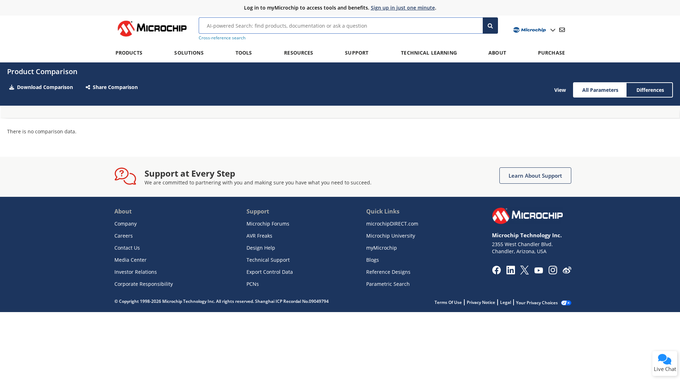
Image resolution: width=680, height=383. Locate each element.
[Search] (490, 25)
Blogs (372, 259)
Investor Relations (135, 271)
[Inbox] (562, 30)
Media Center (130, 259)
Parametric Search (388, 284)
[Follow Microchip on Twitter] (524, 272)
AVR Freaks (259, 235)
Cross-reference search (222, 38)
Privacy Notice (481, 302)
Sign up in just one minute (403, 7)
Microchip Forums (267, 223)
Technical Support (268, 259)
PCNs (252, 284)
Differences (650, 90)
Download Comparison (45, 87)
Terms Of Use (448, 302)
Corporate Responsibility (143, 284)
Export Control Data (269, 271)
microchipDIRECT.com (392, 223)
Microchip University (390, 235)
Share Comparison (115, 87)
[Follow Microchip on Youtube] (538, 271)
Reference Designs (388, 271)
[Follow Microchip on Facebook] (496, 272)
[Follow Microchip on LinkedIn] (510, 272)
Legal (505, 302)
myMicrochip (381, 247)
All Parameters (600, 90)
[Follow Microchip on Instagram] (552, 272)
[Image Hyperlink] (152, 36)
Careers (123, 235)
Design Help (260, 247)
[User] (533, 29)
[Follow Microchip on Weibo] (566, 271)
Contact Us (127, 247)
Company (125, 223)
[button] (535, 175)
